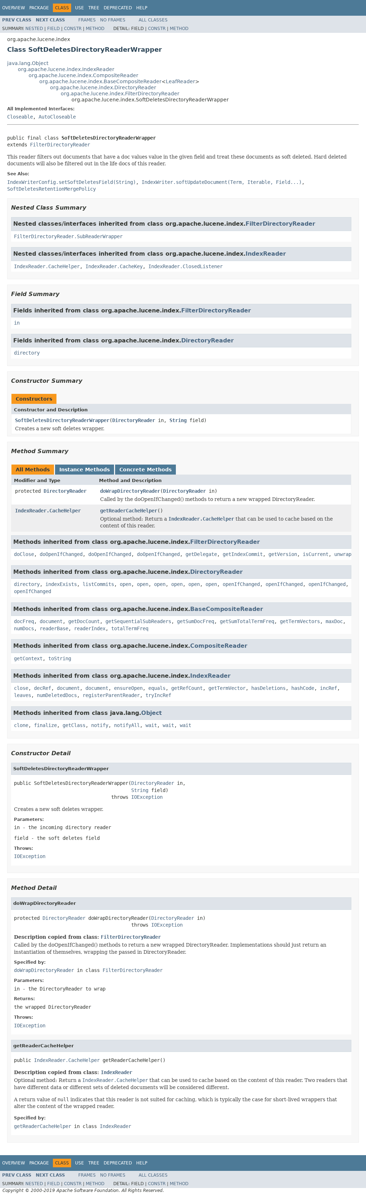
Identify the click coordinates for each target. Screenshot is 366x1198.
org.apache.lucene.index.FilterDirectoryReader (120, 93)
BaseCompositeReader (226, 609)
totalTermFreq (129, 628)
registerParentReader (111, 695)
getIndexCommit (243, 554)
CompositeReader (218, 645)
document (51, 621)
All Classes (153, 19)
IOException (147, 797)
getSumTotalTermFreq (247, 621)
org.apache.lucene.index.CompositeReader (83, 75)
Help (141, 7)
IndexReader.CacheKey (114, 266)
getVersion (282, 554)
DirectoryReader (207, 340)
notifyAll (127, 725)
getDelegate (201, 554)
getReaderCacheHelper (128, 510)
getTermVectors (300, 621)
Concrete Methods (145, 469)
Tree (93, 7)
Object (151, 713)
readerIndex (89, 628)
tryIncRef (158, 695)
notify (99, 725)
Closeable (20, 117)
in (17, 323)
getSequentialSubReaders (138, 621)
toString (59, 658)
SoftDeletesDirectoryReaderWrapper (62, 420)
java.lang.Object (27, 63)
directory (27, 353)
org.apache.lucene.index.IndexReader (66, 69)
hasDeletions (268, 688)
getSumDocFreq (195, 621)
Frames (87, 19)
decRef (42, 688)
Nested (34, 28)
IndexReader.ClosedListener (185, 266)
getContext (28, 658)
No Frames (112, 19)
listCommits (98, 584)
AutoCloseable (57, 117)
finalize (45, 725)
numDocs (24, 628)
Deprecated (118, 7)
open (125, 584)
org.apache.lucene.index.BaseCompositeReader (100, 81)
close (21, 688)
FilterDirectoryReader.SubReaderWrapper (68, 236)
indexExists (61, 584)
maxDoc (334, 621)
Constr (72, 28)
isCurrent (315, 554)
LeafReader (180, 81)
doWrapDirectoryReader (130, 491)
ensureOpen (128, 688)
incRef (328, 688)
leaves (22, 695)
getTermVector (227, 688)
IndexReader (266, 253)
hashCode (302, 688)
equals (156, 688)
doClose (24, 554)
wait (151, 725)
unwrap (342, 554)
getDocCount (84, 621)
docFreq (24, 621)
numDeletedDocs (57, 695)
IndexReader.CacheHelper (47, 266)
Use (79, 7)
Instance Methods (84, 469)
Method (95, 28)
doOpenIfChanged (61, 554)
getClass (74, 725)
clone (21, 725)
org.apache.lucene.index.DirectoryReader (103, 87)
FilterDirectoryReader (60, 144)
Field (53, 28)
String (178, 420)
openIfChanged (241, 584)
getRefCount (187, 688)
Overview (13, 7)
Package (39, 7)
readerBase (54, 628)
